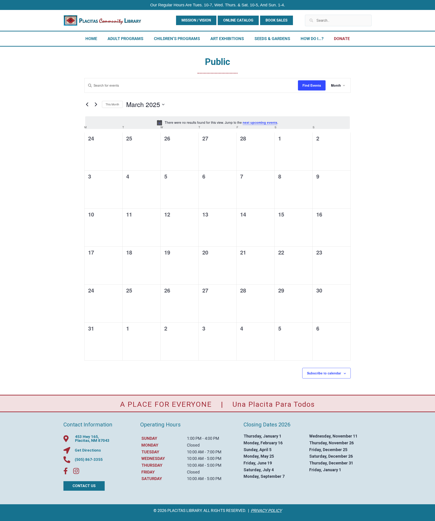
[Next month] (96, 104)
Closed (193, 445)
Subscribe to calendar (324, 373)
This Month (112, 104)
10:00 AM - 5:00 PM (204, 458)
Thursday (151, 465)
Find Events (311, 85)
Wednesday (153, 458)
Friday (148, 472)
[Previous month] (87, 104)
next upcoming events (260, 122)
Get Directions (88, 450)
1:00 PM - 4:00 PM (203, 438)
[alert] (217, 122)
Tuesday (150, 452)
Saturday (151, 478)
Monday (149, 445)
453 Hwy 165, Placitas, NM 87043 (92, 438)
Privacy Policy (266, 510)
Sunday (149, 438)
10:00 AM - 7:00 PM (204, 452)
